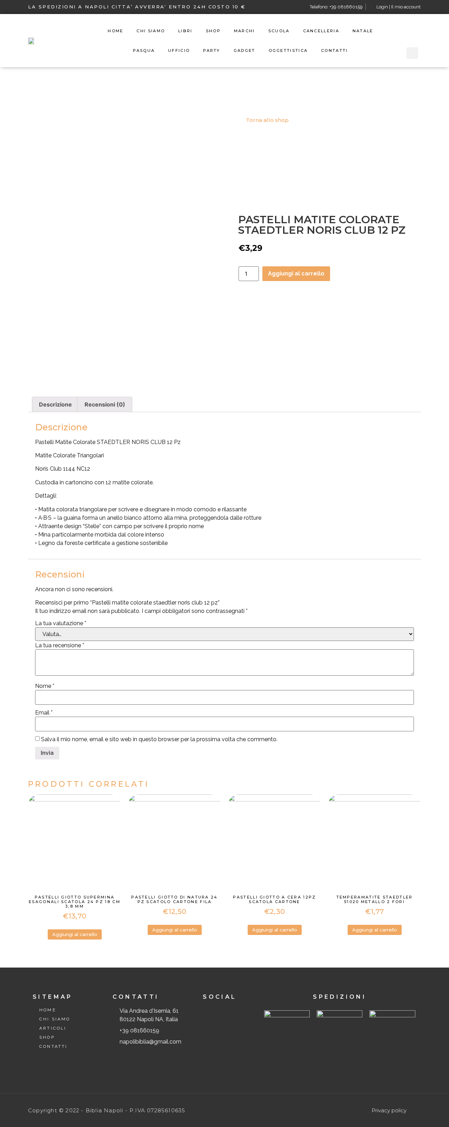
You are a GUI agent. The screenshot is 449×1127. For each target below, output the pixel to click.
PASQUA (144, 50)
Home (115, 30)
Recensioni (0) (105, 404)
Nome (44, 686)
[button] (264, 120)
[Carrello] (412, 31)
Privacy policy (389, 1110)
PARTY (211, 50)
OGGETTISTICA (288, 50)
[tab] (55, 404)
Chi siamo (150, 30)
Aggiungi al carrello (296, 273)
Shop (213, 30)
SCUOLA (279, 30)
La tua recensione (59, 645)
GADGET (244, 50)
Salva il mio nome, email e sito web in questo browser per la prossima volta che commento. (159, 739)
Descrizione (55, 404)
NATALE (363, 30)
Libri (185, 30)
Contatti (334, 50)
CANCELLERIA (321, 30)
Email (44, 713)
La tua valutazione (60, 623)
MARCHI (244, 30)
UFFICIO (179, 50)
